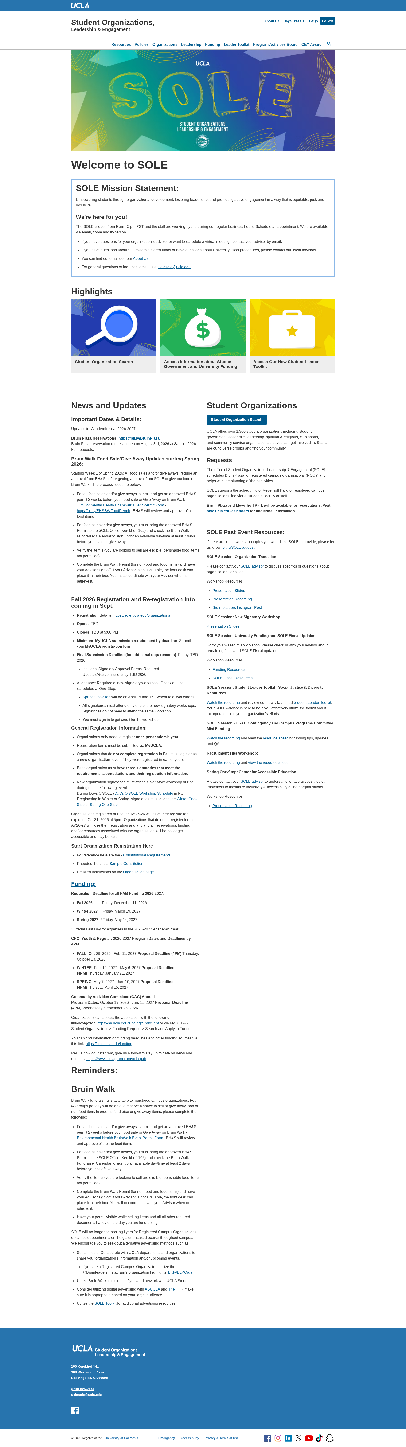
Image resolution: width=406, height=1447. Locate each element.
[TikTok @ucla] (319, 1438)
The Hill (174, 1289)
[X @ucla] (298, 1438)
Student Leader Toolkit (312, 702)
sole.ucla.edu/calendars (228, 511)
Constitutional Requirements (147, 855)
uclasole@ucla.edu (174, 267)
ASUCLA (152, 1289)
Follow (327, 21)
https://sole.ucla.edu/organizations (142, 615)
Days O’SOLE (294, 21)
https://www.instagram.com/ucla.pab (116, 1059)
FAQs (313, 21)
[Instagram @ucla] (278, 1438)
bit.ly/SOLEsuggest (238, 547)
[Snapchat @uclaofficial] (329, 1438)
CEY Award (311, 45)
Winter (182, 799)
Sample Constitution (126, 864)
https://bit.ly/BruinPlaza (139, 438)
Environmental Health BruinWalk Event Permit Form (121, 505)
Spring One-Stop (96, 697)
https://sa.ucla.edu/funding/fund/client (128, 1023)
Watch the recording (223, 702)
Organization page (138, 872)
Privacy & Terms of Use (221, 1438)
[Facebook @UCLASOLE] (75, 1410)
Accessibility (189, 1438)
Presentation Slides (228, 591)
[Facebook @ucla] (267, 1438)
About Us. (141, 259)
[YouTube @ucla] (309, 1438)
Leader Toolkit (236, 45)
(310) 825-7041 (82, 1389)
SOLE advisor (252, 566)
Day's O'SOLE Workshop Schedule (143, 793)
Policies (142, 45)
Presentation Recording (232, 599)
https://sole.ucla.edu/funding (109, 1044)
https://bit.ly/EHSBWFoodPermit (103, 511)
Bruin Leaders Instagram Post (237, 608)
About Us (271, 21)
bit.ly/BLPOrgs (180, 1272)
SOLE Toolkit (105, 1303)
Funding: (83, 884)
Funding (212, 45)
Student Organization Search (236, 420)
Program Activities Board (275, 45)
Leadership (191, 45)
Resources (121, 45)
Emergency (166, 1438)
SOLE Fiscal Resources (232, 678)
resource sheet (275, 738)
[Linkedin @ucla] (288, 1438)
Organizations (164, 45)
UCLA (82, 5)
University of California (121, 1438)
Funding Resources (228, 670)
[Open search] (329, 43)
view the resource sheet (268, 763)
